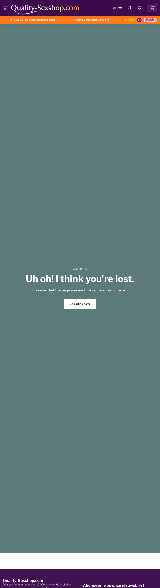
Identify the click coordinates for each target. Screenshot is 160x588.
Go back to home (80, 304)
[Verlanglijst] (139, 8)
